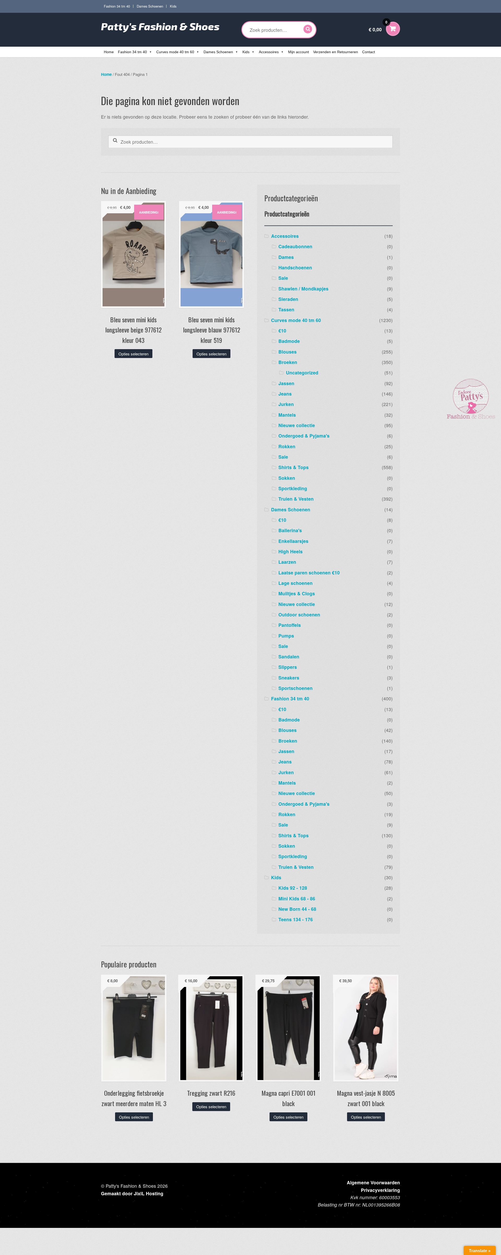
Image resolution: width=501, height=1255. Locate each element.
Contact (368, 52)
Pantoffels (289, 625)
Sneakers (288, 677)
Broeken (287, 362)
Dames (286, 257)
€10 (282, 330)
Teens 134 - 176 (295, 919)
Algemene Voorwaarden (373, 1182)
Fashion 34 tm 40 (117, 6)
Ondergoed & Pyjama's (304, 435)
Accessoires (269, 52)
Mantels (287, 414)
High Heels (290, 551)
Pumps (286, 635)
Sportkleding (292, 488)
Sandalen (288, 656)
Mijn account (298, 52)
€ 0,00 (378, 26)
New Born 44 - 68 (297, 909)
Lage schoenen (295, 583)
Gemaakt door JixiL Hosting (132, 1193)
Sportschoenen (295, 688)
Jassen (286, 383)
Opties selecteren (133, 353)
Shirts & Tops (293, 467)
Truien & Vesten (296, 498)
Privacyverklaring (380, 1190)
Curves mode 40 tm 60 (175, 52)
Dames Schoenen (150, 6)
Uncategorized (302, 372)
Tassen (286, 309)
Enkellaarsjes (293, 541)
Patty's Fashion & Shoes (160, 26)
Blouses (287, 351)
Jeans (285, 393)
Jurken (286, 404)
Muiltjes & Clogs (296, 593)
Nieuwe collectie (296, 425)
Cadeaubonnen (295, 246)
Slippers (287, 667)
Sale (283, 278)
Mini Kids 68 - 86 (296, 898)
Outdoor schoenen (299, 614)
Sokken (286, 478)
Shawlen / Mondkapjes (303, 288)
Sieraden (288, 299)
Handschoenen (295, 267)
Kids (173, 6)
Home (109, 52)
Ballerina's (290, 530)
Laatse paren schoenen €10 (309, 572)
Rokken (286, 446)
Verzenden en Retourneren (335, 52)
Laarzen (287, 562)
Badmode (289, 341)
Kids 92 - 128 (292, 887)
